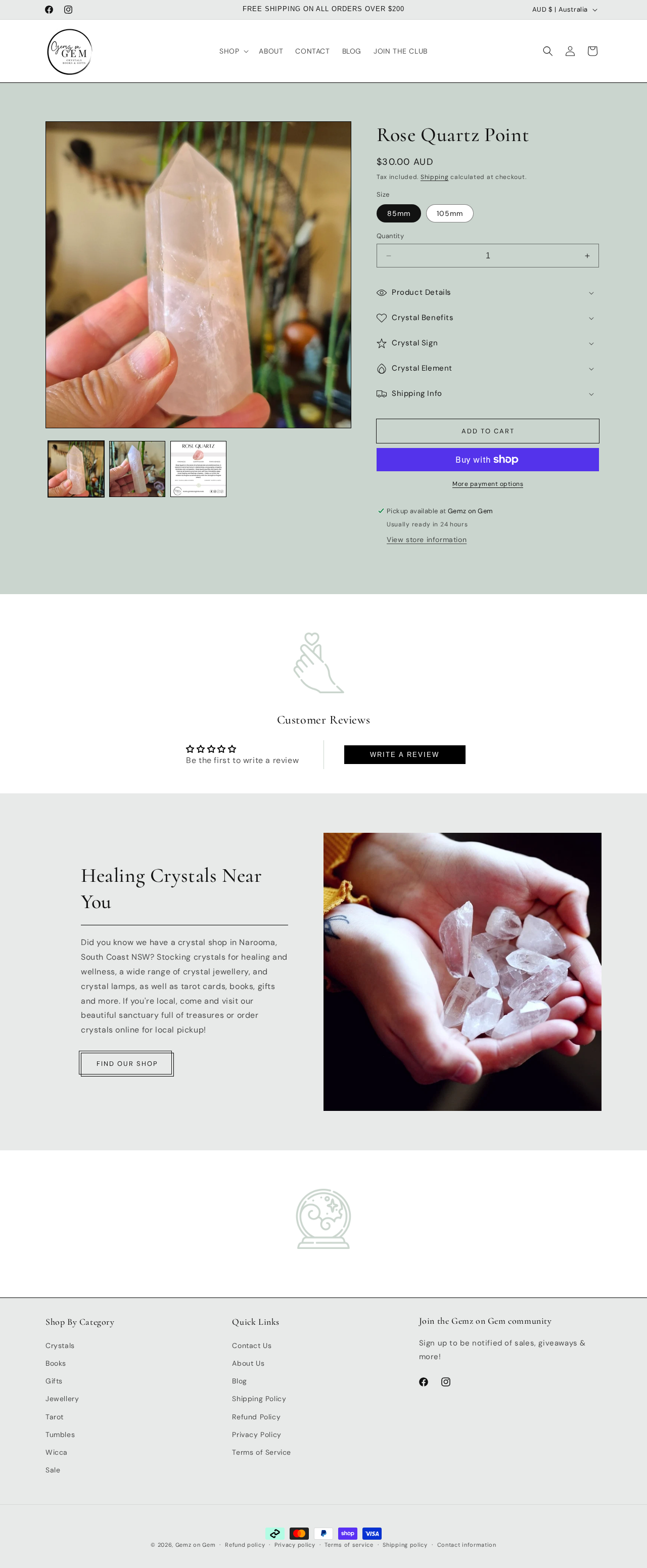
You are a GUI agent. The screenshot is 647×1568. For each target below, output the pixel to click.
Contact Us (251, 1345)
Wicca (56, 1451)
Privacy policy (294, 1544)
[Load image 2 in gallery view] (137, 469)
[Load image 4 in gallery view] (198, 469)
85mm (398, 213)
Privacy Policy (256, 1434)
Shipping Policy (259, 1398)
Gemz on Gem (195, 1544)
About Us (248, 1362)
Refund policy (245, 1544)
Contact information (466, 1544)
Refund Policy (256, 1416)
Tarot (54, 1416)
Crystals (60, 1345)
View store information (427, 539)
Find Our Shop (127, 1063)
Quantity (390, 236)
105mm (450, 213)
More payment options (487, 484)
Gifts (54, 1380)
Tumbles (60, 1434)
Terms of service (349, 1544)
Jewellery (62, 1398)
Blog (239, 1380)
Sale (52, 1469)
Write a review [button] (404, 754)
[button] (233, 51)
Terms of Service (261, 1451)
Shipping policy (405, 1544)
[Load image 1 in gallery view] (76, 469)
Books (55, 1362)
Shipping (435, 177)
